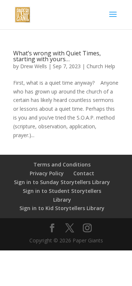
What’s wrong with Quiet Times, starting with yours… (57, 56)
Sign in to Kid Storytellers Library (61, 208)
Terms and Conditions (62, 164)
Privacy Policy (47, 173)
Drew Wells (33, 66)
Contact (83, 173)
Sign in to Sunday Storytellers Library (62, 182)
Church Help (101, 66)
